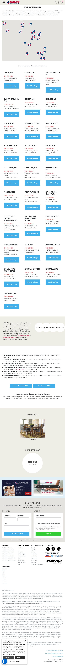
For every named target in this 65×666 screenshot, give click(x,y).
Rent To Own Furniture (7, 548)
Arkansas (4, 568)
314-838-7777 (50, 220)
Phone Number (40, 516)
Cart (62, 1)
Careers (19, 558)
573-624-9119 (29, 102)
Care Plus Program (22, 562)
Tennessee (4, 583)
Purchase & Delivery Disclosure (54, 650)
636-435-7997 (29, 272)
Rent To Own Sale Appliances (8, 560)
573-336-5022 (8, 149)
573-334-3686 (50, 78)
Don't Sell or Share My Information (54, 653)
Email (5, 524)
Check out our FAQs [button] (44, 386)
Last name (20, 516)
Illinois (3, 570)
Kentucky (4, 577)
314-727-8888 (50, 197)
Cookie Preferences (58, 656)
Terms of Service (48, 540)
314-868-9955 (8, 274)
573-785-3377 (29, 126)
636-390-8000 (50, 248)
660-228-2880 (50, 272)
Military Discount (21, 556)
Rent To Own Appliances (7, 552)
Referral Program (21, 560)
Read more (12, 654)
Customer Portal (19, 369)
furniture (20, 335)
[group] (32, 429)
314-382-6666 (29, 224)
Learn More (20, 548)
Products (5, 545)
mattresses (26, 335)
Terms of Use (34, 560)
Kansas (4, 575)
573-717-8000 (50, 102)
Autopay (33, 552)
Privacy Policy (38, 540)
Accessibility (34, 556)
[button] (33, 36)
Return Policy (34, 562)
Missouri (4, 579)
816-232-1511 (8, 171)
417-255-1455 (29, 195)
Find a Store (58, 2)
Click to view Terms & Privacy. (42, 529)
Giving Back (20, 552)
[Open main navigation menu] (3, 2)
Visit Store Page (12, 86)
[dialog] (14, 651)
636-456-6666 (8, 248)
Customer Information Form (37, 564)
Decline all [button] (20, 658)
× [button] (25, 640)
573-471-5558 (50, 126)
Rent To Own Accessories (8, 556)
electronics (6, 337)
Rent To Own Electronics (7, 554)
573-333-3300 (8, 104)
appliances (14, 337)
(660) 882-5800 (8, 296)
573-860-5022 (29, 149)
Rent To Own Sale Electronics (8, 558)
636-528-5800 (29, 248)
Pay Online (33, 550)
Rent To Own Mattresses (7, 550)
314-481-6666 (8, 224)
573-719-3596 (29, 171)
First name (7, 516)
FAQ (18, 550)
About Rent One (23, 545)
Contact (33, 548)
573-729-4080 (50, 149)
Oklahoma (4, 581)
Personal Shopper (22, 554)
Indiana (3, 572)
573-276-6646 (8, 126)
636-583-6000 (8, 76)
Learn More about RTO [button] (20, 386)
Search (55, 2)
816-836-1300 (50, 173)
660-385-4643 (29, 76)
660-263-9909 (8, 195)
